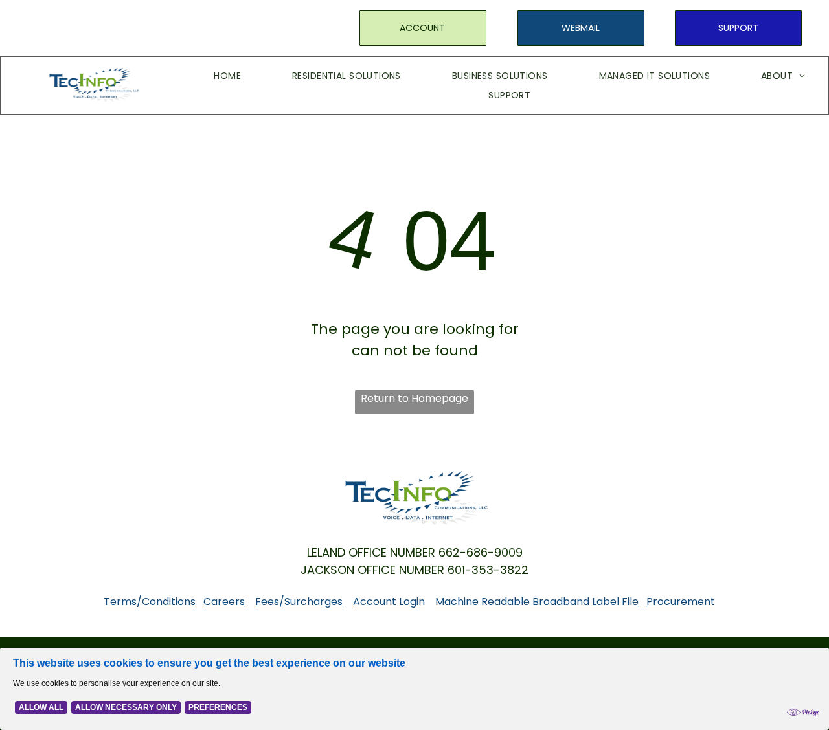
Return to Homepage (414, 398)
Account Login (389, 601)
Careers (224, 601)
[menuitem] (208, 75)
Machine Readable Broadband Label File (537, 601)
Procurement (680, 601)
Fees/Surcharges (299, 601)
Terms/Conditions (150, 601)
